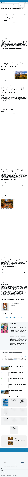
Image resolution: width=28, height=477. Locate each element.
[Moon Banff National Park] (5, 402)
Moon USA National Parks (16, 303)
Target (24, 317)
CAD (21, 5)
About (1, 468)
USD (21, 4)
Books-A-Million (11, 317)
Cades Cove (18, 56)
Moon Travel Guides (13, 305)
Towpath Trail (8, 261)
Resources (2, 470)
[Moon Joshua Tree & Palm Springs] (22, 421)
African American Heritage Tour (21, 43)
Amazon (2, 317)
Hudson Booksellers (20, 317)
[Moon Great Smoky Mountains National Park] (22, 402)
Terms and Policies (3, 472)
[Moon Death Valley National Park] (14, 430)
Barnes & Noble (6, 317)
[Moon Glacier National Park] (14, 402)
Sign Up (24, 356)
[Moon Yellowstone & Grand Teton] (22, 412)
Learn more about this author (13, 348)
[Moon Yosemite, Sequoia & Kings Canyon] (14, 421)
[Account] (25, 2)
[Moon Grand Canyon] (14, 412)
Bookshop (15, 317)
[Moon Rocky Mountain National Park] (5, 421)
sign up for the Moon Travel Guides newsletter (18, 0)
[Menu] (1, 2)
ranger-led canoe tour (12, 293)
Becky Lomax (12, 304)
